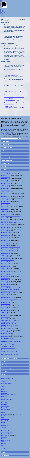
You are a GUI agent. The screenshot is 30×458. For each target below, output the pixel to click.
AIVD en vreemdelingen (6, 383)
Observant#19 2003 (5, 295)
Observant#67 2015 (5, 203)
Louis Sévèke (4, 415)
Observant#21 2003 (5, 292)
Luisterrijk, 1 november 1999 (7, 338)
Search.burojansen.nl (7, 141)
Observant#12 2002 (5, 310)
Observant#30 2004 (5, 274)
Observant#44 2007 (5, 245)
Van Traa (3, 448)
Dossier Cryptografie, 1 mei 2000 (8, 323)
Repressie (3, 443)
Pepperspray (4, 437)
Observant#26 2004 (5, 281)
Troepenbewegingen (7, 160)
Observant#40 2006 (5, 256)
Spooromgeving (9, 98)
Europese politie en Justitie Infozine (9, 222)
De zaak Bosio (4, 396)
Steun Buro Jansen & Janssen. (8, 133)
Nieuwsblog (5, 153)
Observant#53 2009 (5, 229)
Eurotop (3, 412)
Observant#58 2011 (5, 219)
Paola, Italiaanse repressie (7, 432)
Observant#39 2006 (5, 258)
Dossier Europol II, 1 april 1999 (8, 339)
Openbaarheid (5, 144)
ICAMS (2, 417)
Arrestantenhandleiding (6, 191)
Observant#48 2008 (5, 237)
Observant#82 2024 (5, 175)
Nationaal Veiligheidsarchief (9, 157)
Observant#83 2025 (5, 173)
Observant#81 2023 (5, 177)
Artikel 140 (3, 386)
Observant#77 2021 (5, 183)
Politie (2, 438)
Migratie (3, 422)
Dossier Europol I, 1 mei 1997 (8, 344)
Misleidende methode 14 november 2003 (10, 289)
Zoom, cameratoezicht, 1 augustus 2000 (10, 320)
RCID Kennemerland (6, 441)
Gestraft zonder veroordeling (7, 260)
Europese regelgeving (6, 409)
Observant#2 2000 (5, 335)
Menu (15, 15)
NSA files (4, 166)
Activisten (3, 376)
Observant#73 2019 (5, 190)
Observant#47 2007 (5, 240)
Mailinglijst (4, 371)
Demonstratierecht (5, 397)
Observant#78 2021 (5, 181)
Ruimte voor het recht (6, 248)
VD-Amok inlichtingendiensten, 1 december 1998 (12, 343)
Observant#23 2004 (5, 286)
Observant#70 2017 (5, 198)
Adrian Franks (4, 380)
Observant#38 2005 (5, 261)
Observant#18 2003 (5, 297)
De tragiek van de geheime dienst (8, 394)
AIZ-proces (3, 384)
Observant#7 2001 (5, 318)
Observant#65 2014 (5, 206)
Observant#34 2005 (5, 268)
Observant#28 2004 (5, 278)
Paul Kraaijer (4, 435)
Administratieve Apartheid (7, 378)
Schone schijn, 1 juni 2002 (7, 300)
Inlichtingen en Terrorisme (8, 150)
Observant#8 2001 (5, 317)
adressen (9, 52)
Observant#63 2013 (5, 209)
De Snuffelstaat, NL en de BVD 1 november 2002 (12, 299)
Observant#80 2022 (5, 178)
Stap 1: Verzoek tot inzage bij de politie (13, 19)
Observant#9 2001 (5, 315)
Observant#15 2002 (5, 305)
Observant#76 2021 (5, 185)
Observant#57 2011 (5, 221)
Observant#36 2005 (5, 265)
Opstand (3, 428)
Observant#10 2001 (5, 313)
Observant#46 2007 (5, 242)
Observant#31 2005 (5, 273)
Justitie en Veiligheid (7, 147)
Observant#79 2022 (5, 180)
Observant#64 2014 (5, 207)
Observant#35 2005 (5, 266)
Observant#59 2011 (5, 217)
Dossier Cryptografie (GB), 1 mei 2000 (9, 325)
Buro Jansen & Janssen (6, 129)
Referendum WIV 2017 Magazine (9, 358)
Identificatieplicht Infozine (6, 238)
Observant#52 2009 (5, 230)
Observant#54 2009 (5, 227)
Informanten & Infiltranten (7, 420)
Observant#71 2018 (5, 196)
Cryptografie (4, 393)
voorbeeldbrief (14, 75)
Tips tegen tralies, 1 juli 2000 (7, 322)
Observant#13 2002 (5, 308)
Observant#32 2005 (5, 271)
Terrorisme (3, 446)
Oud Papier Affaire (5, 430)
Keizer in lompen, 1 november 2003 (9, 291)
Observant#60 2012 (5, 214)
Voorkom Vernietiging (7, 361)
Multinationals (4, 424)
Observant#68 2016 (5, 201)
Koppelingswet (4, 414)
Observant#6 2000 (5, 328)
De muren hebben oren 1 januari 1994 (9, 349)
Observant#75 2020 (5, 186)
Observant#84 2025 (5, 172)
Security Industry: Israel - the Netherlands (10, 216)
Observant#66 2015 (5, 204)
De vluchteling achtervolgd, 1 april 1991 (10, 352)
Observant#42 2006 (5, 253)
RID (2, 445)
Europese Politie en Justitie (7, 407)
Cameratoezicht (4, 391)
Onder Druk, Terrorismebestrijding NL (9, 250)
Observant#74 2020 (5, 188)
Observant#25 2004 (5, 282)
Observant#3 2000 (5, 333)
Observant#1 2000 (5, 336)
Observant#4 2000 (5, 331)
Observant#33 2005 (5, 269)
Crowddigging (5, 163)
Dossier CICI (4, 402)
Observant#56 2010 (5, 224)
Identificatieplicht (5, 419)
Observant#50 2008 (5, 234)
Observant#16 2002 (5, 304)
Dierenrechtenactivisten (6, 399)
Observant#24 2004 (5, 284)
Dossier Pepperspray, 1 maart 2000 (9, 326)
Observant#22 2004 (5, 287)
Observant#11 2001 (5, 312)
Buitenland (3, 388)
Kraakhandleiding (6, 368)
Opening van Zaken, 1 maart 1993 (9, 351)
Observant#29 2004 (5, 276)
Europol (3, 410)
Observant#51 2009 (5, 232)
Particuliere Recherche (6, 433)
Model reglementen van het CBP (11, 100)
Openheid (3, 427)
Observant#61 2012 (5, 212)
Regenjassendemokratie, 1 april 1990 (9, 354)
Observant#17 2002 (5, 302)
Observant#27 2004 (5, 279)
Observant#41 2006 (5, 255)
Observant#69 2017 (5, 199)
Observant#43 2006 (5, 251)
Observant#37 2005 (5, 263)
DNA (2, 401)
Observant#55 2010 (5, 225)
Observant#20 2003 (5, 294)
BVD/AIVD (3, 389)
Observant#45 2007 (5, 243)
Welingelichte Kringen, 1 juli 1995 (8, 346)
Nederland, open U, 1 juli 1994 (8, 348)
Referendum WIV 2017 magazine (8, 194)
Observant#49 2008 (5, 235)
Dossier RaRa (4, 404)
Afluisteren (3, 381)
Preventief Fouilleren (6, 440)
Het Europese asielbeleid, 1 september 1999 (11, 341)
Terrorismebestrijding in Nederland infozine (10, 247)
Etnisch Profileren (5, 406)
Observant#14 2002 (5, 307)
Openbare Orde (4, 425)
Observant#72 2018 (5, 193)
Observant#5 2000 (5, 330)
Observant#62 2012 (5, 211)
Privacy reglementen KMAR (10, 94)
